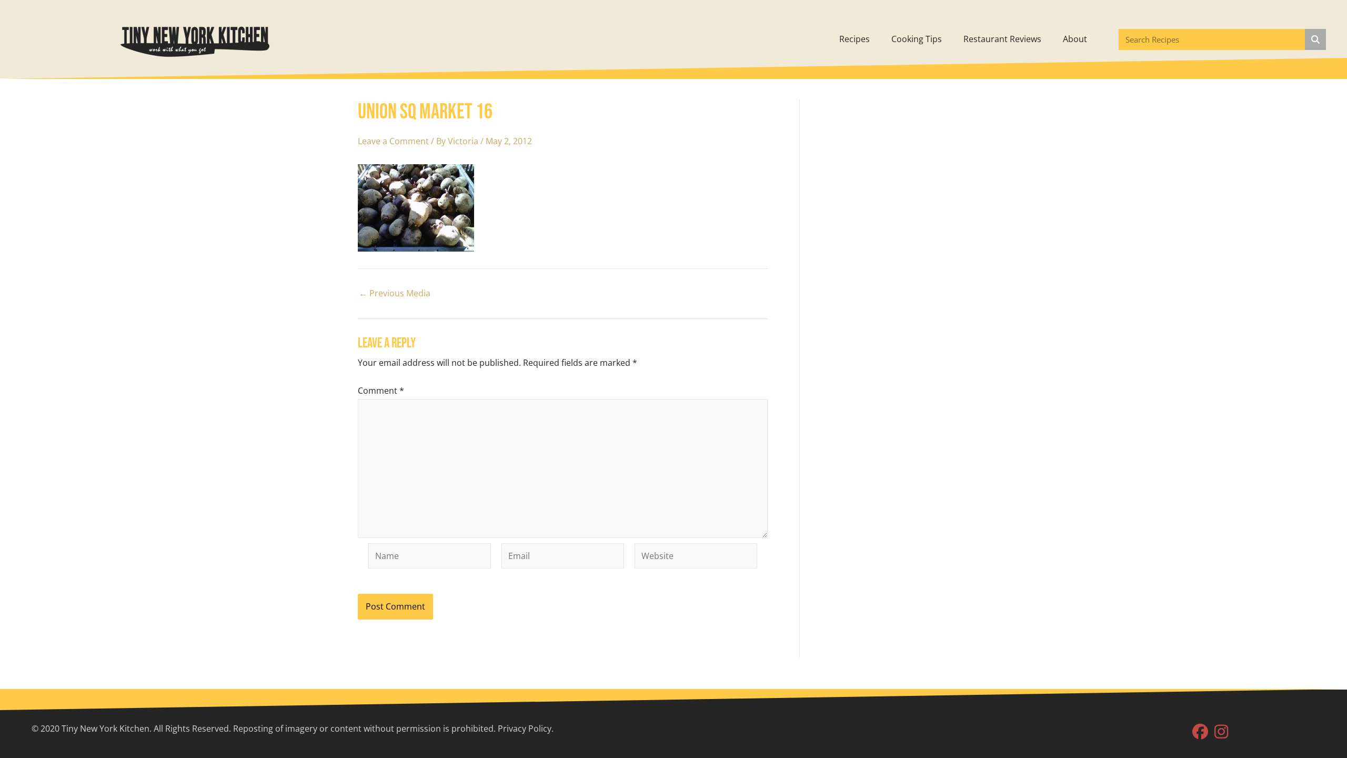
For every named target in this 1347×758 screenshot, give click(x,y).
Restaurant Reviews (1002, 39)
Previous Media (394, 293)
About (1075, 39)
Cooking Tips (916, 39)
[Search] (1315, 39)
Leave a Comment (393, 141)
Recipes (854, 39)
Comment (381, 390)
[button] (1200, 731)
